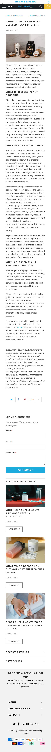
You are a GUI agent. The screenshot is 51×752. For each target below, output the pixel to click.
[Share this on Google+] (32, 399)
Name (9, 430)
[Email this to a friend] (39, 399)
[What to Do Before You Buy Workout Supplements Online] (25, 562)
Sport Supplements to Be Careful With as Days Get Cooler (24, 625)
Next (41, 16)
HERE (19, 327)
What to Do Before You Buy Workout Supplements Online (25, 569)
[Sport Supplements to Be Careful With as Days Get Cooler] (25, 618)
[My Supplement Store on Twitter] (14, 724)
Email (9, 441)
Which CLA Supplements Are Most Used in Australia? (23, 513)
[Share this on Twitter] (11, 399)
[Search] (40, 6)
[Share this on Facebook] (18, 399)
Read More (14, 529)
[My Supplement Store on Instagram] (32, 724)
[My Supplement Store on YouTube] (28, 724)
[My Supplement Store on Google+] (23, 724)
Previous (33, 16)
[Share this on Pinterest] (25, 399)
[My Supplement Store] (25, 6)
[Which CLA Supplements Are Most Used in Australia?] (25, 506)
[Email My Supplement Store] (37, 724)
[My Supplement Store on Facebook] (19, 724)
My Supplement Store (23, 730)
